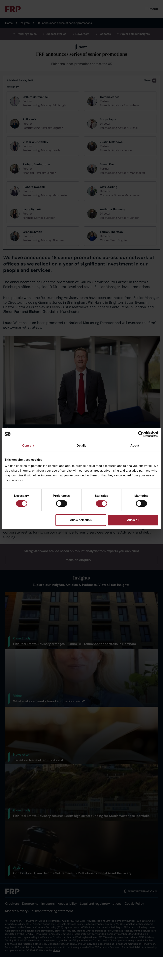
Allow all (133, 520)
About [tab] (134, 445)
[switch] (61, 503)
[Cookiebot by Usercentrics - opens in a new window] (141, 434)
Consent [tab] (28, 445)
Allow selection (81, 520)
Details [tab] (81, 445)
